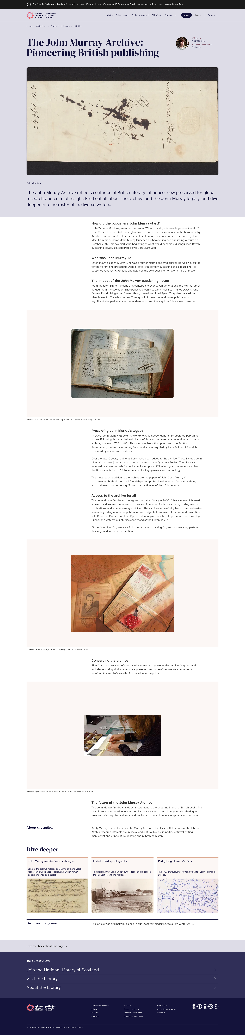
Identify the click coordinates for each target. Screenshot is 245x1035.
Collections (121, 15)
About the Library (44, 987)
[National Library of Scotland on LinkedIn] (216, 1006)
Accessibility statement (100, 1006)
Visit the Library (42, 979)
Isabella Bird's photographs (110, 861)
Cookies (94, 1013)
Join (186, 15)
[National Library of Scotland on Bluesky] (205, 1006)
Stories (54, 26)
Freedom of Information (133, 1016)
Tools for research (140, 15)
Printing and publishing (72, 26)
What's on (157, 15)
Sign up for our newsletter (166, 1009)
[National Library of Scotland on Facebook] (199, 1006)
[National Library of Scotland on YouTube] (210, 1006)
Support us (170, 15)
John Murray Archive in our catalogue (51, 861)
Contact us (161, 1013)
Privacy (94, 1009)
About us (127, 1006)
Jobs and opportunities (133, 1013)
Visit (109, 15)
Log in (198, 15)
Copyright (95, 1016)
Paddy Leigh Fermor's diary (175, 861)
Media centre (162, 1006)
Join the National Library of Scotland (63, 970)
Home (29, 26)
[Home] (41, 15)
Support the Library (131, 1009)
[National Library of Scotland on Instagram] (194, 1006)
